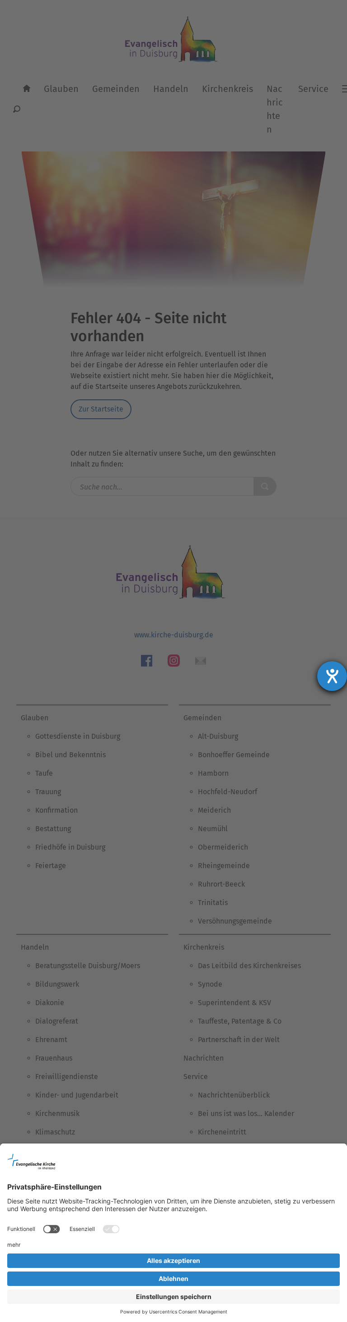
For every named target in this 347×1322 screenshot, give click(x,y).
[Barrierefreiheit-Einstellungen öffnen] (332, 676)
